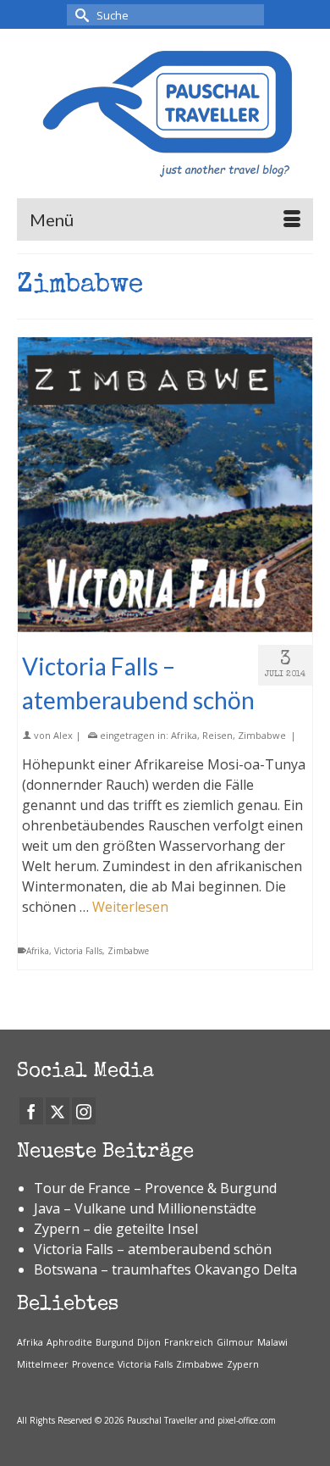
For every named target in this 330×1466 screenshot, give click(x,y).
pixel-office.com (246, 1420)
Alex (63, 735)
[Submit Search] (79, 14)
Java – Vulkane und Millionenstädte (145, 1208)
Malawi (272, 1342)
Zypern (243, 1364)
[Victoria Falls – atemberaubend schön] (165, 484)
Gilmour (235, 1342)
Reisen (217, 735)
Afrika (184, 735)
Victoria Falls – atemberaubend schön (153, 1249)
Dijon (149, 1342)
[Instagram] (84, 1110)
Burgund (115, 1342)
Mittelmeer (43, 1364)
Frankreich (188, 1342)
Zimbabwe (262, 735)
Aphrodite (69, 1342)
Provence (93, 1364)
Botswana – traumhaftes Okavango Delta (165, 1269)
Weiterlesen (130, 906)
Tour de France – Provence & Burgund (155, 1188)
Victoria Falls (78, 951)
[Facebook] (31, 1110)
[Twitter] (57, 1110)
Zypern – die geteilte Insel (116, 1228)
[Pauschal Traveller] (165, 113)
